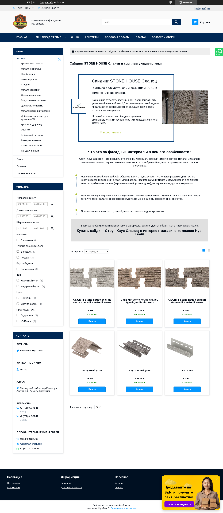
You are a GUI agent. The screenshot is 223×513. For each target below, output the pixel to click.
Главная (22, 37)
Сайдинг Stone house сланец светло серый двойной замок (92, 301)
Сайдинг (112, 51)
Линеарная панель (31, 140)
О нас (75, 37)
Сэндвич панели (30, 150)
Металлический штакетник (35, 111)
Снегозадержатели (31, 145)
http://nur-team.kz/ (29, 439)
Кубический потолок (32, 135)
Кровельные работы (32, 63)
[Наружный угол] (92, 348)
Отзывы (21, 166)
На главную (13, 483)
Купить (92, 321)
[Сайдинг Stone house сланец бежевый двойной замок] (187, 277)
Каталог (21, 58)
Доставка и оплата (71, 487)
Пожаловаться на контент (123, 508)
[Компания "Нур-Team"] (20, 28)
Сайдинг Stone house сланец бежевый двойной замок (187, 301)
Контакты (92, 37)
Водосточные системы (33, 100)
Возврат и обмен (163, 37)
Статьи (141, 37)
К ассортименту (110, 132)
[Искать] (176, 22)
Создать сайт (46, 2)
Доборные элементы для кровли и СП (34, 118)
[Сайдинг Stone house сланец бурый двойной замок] (139, 277)
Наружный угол (92, 370)
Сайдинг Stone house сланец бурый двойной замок (139, 301)
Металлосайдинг (30, 90)
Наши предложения (47, 37)
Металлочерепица (31, 68)
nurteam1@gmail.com (31, 443)
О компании (13, 487)
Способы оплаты (117, 37)
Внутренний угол (140, 370)
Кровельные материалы (90, 51)
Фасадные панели (31, 95)
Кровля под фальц (31, 124)
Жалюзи (25, 129)
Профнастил (28, 74)
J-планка (187, 370)
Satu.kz (126, 505)
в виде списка (208, 251)
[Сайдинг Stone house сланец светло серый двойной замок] (92, 277)
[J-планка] (187, 348)
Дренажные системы (32, 105)
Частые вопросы (26, 173)
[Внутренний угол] (139, 348)
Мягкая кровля (29, 79)
